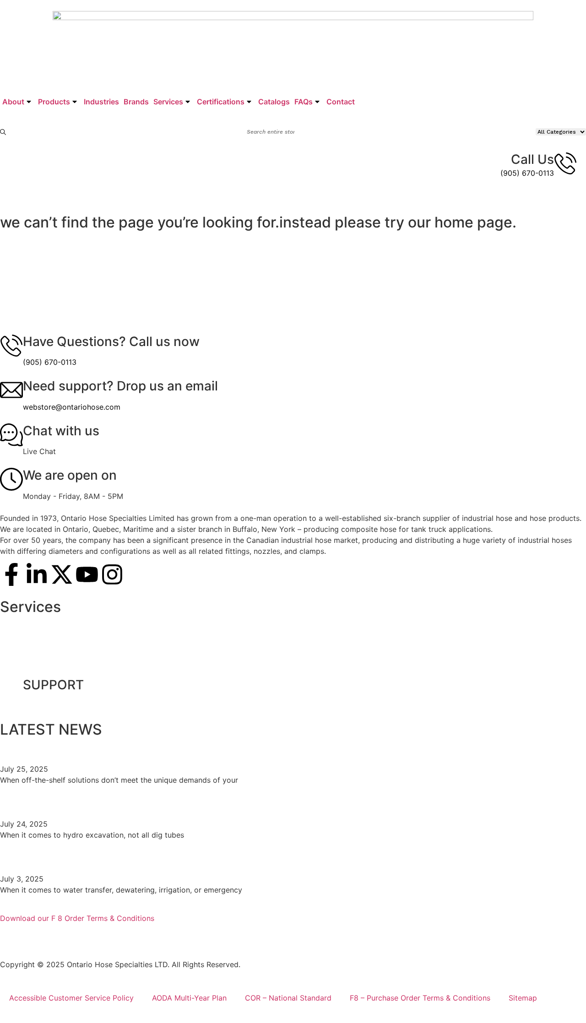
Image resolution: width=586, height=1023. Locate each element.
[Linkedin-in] (36, 574)
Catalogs (274, 101)
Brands (136, 101)
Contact (340, 101)
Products (54, 101)
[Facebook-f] (11, 574)
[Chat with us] (11, 434)
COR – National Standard (288, 997)
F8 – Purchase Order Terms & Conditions (420, 997)
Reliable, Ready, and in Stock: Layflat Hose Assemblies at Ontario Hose (215, 858)
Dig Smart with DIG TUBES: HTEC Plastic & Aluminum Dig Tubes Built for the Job (243, 803)
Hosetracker (30, 666)
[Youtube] (87, 574)
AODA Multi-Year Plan (189, 997)
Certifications (220, 101)
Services (168, 101)
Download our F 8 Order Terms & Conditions (77, 918)
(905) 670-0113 (527, 173)
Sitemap (523, 997)
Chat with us (61, 430)
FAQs (303, 101)
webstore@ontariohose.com (71, 406)
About (13, 101)
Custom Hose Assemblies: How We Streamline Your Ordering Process (213, 748)
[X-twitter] (61, 574)
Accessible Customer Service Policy (71, 997)
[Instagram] (112, 574)
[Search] (3, 132)
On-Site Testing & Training (54, 624)
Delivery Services (39, 645)
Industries (101, 101)
